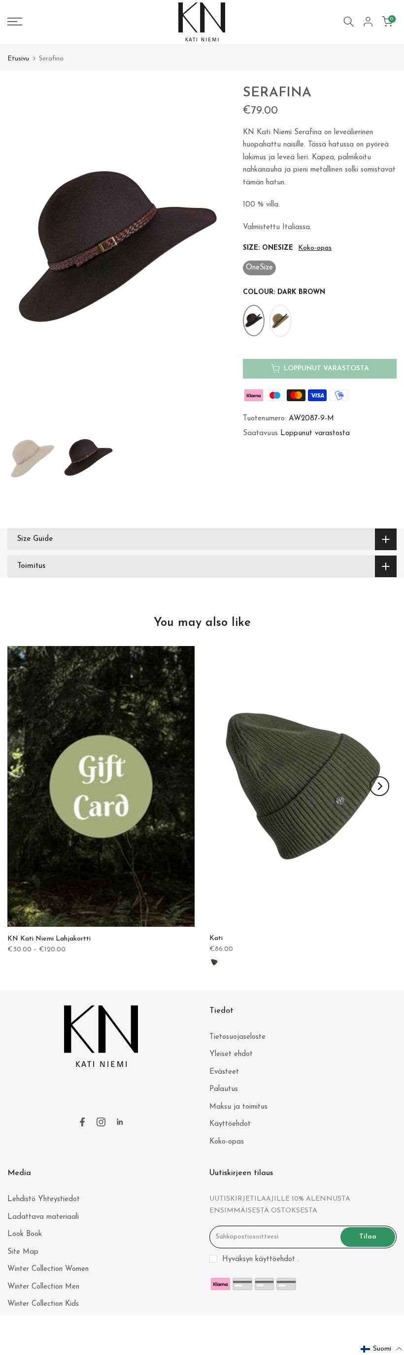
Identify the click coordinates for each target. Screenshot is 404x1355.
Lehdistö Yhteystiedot (43, 1199)
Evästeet (224, 1072)
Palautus (223, 1089)
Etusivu (18, 59)
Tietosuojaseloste (237, 1037)
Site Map (22, 1252)
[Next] (379, 786)
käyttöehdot (275, 1259)
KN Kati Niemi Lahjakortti (49, 939)
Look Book (24, 1234)
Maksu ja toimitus (238, 1107)
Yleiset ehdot (231, 1054)
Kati (216, 938)
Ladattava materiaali (43, 1217)
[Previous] (24, 786)
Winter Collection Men (43, 1287)
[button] (382, 1349)
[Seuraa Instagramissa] (101, 1122)
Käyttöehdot (230, 1124)
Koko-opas (315, 248)
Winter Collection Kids (43, 1304)
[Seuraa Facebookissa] (82, 1122)
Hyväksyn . (260, 1259)
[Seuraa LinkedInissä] (119, 1122)
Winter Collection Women (48, 1269)
